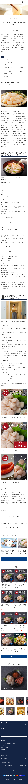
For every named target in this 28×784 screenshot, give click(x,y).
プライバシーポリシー (6, 745)
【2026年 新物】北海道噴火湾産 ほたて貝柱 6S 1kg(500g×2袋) (20, 584)
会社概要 (3, 741)
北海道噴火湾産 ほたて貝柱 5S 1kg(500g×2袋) (20, 605)
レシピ (2, 728)
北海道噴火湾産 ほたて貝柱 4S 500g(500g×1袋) (7, 627)
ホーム (11, 18)
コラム (2, 730)
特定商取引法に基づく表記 (8, 743)
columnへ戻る (15, 516)
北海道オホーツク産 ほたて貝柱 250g (7, 647)
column (15, 18)
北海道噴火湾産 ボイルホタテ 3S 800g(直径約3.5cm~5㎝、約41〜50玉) (20, 648)
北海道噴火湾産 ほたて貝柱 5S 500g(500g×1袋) (7, 605)
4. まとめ (6, 76)
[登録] (26, 762)
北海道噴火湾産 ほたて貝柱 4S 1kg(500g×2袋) (20, 627)
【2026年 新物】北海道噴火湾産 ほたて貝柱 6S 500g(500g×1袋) (7, 584)
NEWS (2, 732)
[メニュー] (2, 2)
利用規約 (3, 749)
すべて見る (14, 559)
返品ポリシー (4, 747)
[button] (22, 2)
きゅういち (12, 779)
